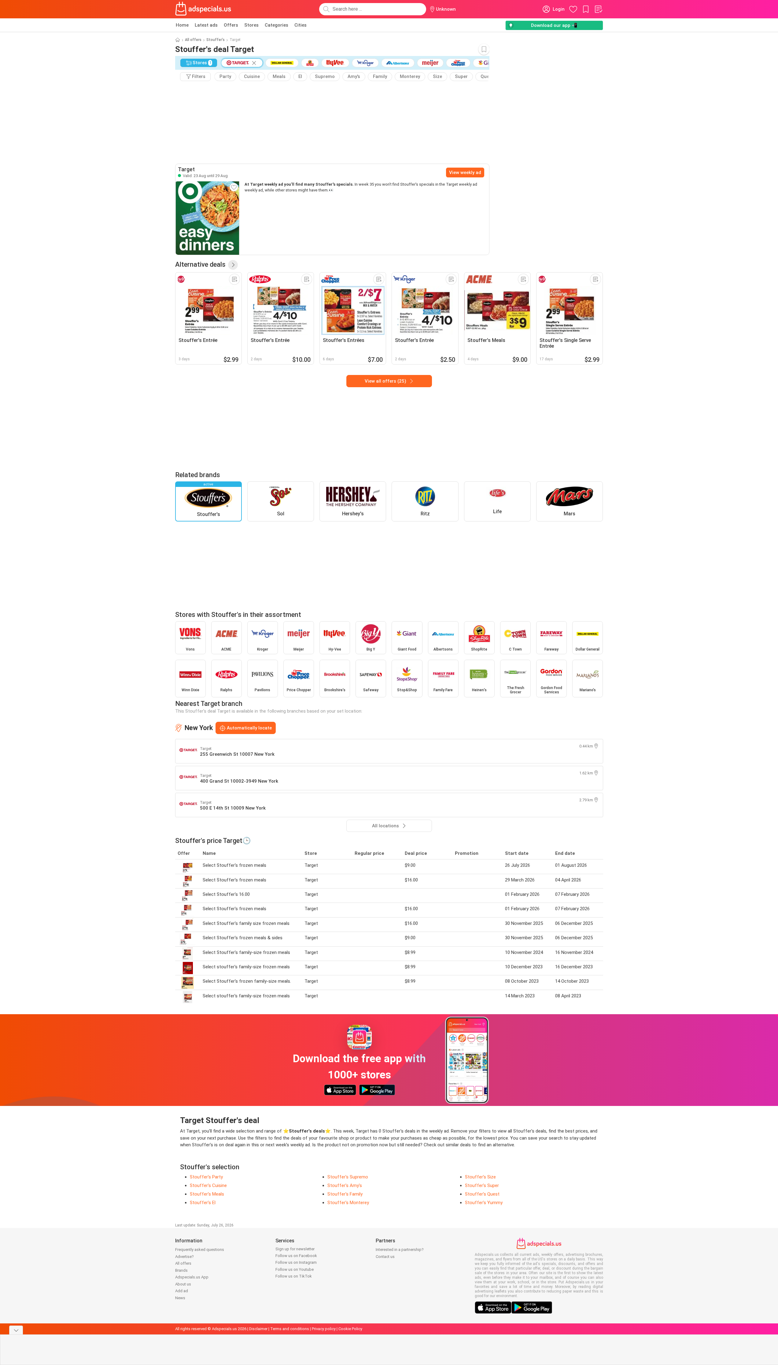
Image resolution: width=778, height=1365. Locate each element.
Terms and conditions (289, 1328)
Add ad (181, 1291)
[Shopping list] (598, 9)
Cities (300, 25)
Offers (231, 25)
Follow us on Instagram (296, 1262)
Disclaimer (258, 1328)
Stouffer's (215, 40)
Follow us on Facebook (296, 1255)
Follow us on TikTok (293, 1276)
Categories (276, 25)
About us (183, 1284)
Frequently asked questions (199, 1249)
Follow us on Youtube (294, 1269)
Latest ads (206, 25)
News (180, 1298)
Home (182, 25)
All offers (193, 40)
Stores (251, 25)
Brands (181, 1270)
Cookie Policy (350, 1328)
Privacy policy (324, 1328)
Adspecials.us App (191, 1277)
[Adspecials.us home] (203, 9)
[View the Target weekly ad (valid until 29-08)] (207, 218)
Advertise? (184, 1256)
